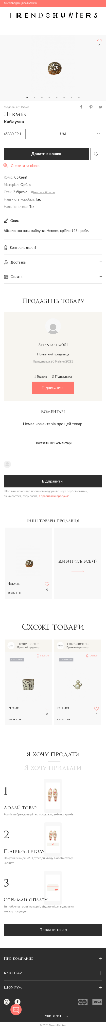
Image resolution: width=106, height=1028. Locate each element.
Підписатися (53, 388)
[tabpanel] (53, 64)
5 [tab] (56, 97)
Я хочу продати (53, 755)
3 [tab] (41, 97)
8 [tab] (78, 97)
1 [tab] (27, 97)
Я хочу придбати (53, 768)
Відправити (52, 481)
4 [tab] (49, 97)
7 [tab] (71, 97)
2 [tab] (34, 97)
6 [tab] (64, 97)
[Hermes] (53, 64)
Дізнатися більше (43, 192)
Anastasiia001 (53, 345)
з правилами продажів (54, 496)
